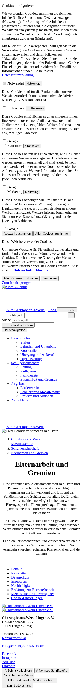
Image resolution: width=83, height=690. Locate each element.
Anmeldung (19, 400)
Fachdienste (29, 375)
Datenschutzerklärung (18, 75)
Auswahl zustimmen (17, 233)
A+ (18, 675)
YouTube (8, 662)
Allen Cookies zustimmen (52, 233)
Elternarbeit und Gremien (38, 379)
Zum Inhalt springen (16, 283)
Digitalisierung (31, 359)
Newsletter (19, 573)
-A (18, 670)
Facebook (9, 654)
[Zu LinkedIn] (4, 305)
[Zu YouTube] (4, 301)
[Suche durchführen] (71, 315)
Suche (6, 320)
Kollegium (28, 371)
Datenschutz (20, 577)
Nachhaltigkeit (21, 586)
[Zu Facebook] (4, 291)
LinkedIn (8, 666)
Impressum (19, 581)
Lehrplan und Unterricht (38, 346)
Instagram (9, 658)
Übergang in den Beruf (37, 355)
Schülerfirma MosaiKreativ (40, 392)
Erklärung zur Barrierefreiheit (32, 590)
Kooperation (29, 350)
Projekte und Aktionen (36, 396)
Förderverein (29, 388)
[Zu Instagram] (4, 296)
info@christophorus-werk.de (23, 646)
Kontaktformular (14, 638)
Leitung (26, 367)
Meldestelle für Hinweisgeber (32, 594)
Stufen (25, 342)
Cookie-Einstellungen (27, 598)
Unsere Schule (21, 338)
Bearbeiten (49, 278)
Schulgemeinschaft (25, 363)
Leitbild (16, 569)
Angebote (18, 384)
